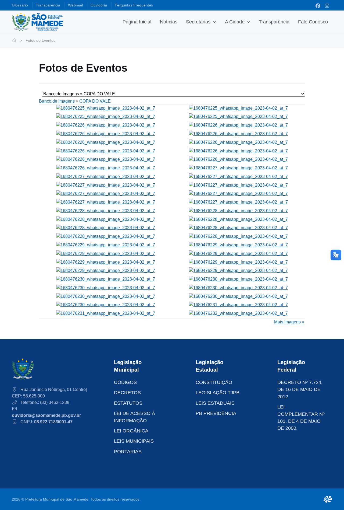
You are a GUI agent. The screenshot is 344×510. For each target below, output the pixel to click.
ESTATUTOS (128, 403)
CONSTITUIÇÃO (214, 382)
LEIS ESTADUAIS (215, 403)
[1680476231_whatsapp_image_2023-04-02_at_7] (238, 304)
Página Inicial (137, 22)
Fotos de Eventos (40, 40)
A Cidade (235, 22)
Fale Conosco (313, 22)
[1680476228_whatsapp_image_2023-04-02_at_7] (105, 210)
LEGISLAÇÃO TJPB (217, 392)
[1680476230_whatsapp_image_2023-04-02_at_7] (105, 279)
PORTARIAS (128, 451)
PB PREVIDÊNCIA (216, 413)
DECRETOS (127, 392)
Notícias (168, 22)
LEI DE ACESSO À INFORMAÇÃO (134, 417)
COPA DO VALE (95, 101)
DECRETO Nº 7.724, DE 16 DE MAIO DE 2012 (299, 389)
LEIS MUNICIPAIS (134, 441)
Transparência (274, 22)
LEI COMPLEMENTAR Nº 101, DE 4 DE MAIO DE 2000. (301, 417)
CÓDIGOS (125, 382)
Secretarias (198, 22)
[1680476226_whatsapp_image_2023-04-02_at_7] (105, 125)
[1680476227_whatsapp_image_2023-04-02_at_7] (238, 167)
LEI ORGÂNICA (131, 431)
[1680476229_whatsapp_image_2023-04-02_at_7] (105, 244)
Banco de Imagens (57, 101)
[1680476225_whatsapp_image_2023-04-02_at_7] (105, 108)
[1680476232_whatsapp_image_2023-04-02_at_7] (238, 313)
